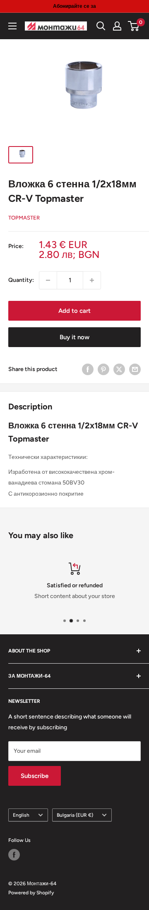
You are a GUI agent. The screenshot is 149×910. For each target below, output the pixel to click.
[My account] (117, 26)
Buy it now (74, 337)
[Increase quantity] (92, 280)
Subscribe (34, 776)
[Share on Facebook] (88, 369)
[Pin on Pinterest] (103, 369)
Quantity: (21, 280)
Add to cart (74, 310)
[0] (134, 26)
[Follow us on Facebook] (14, 854)
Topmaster (24, 218)
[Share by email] (135, 369)
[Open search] (101, 26)
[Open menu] (12, 26)
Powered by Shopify (31, 893)
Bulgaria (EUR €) (75, 815)
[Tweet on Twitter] (119, 369)
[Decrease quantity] (48, 280)
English (21, 815)
